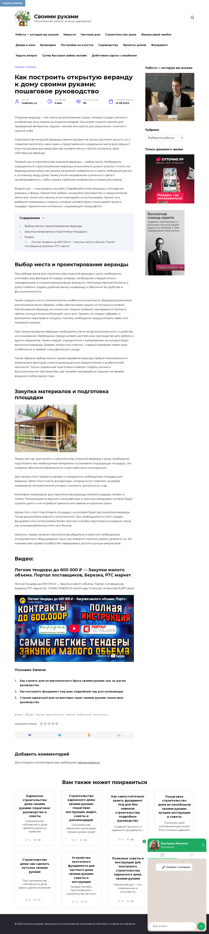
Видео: (29, 237)
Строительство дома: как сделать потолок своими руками (34, 865)
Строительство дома (120, 34)
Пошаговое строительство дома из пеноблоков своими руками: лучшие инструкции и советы (174, 806)
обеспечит (85, 714)
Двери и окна (25, 45)
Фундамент (159, 45)
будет (30, 714)
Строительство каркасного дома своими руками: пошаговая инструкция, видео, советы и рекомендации (81, 808)
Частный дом (90, 34)
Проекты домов (134, 45)
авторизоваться (89, 762)
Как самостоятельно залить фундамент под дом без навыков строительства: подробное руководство (127, 808)
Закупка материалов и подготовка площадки (56, 231)
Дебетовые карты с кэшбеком (114, 55)
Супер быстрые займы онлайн (64, 55)
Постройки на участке (77, 45)
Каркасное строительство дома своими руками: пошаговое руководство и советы (34, 806)
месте (71, 714)
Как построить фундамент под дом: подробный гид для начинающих (71, 691)
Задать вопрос (26, 55)
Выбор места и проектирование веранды (53, 226)
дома (41, 714)
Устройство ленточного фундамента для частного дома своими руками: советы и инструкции (81, 869)
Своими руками (56, 16)
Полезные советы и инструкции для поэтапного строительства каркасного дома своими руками (128, 868)
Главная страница (25, 67)
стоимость (101, 714)
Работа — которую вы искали (37, 34)
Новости (70, 34)
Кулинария (48, 45)
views (19, 714)
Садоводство (108, 45)
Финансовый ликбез (156, 34)
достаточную (56, 714)
